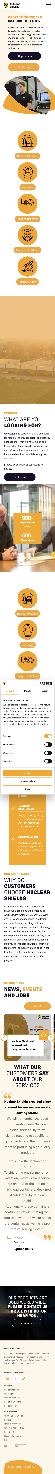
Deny (27, 789)
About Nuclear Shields (13, 1416)
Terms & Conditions (12, 1423)
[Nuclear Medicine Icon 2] (27, 141)
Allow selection (27, 781)
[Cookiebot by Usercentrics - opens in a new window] (40, 683)
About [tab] (45, 691)
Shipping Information (13, 1436)
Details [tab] (27, 691)
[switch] (48, 745)
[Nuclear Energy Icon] (27, 266)
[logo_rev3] (12, 5)
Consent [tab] (10, 691)
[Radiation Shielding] (27, 235)
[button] (51, 1037)
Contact (7, 1420)
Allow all (27, 773)
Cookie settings (10, 1432)
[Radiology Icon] (27, 172)
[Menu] (47, 5)
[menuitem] (47, 5)
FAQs (6, 1440)
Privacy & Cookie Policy (14, 1428)
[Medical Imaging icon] (27, 204)
